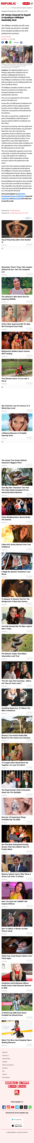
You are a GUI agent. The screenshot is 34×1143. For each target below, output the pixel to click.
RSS (3, 1071)
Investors (5, 1068)
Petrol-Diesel (6, 1077)
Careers (4, 1074)
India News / (8, 8)
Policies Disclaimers (8, 1065)
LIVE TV (27, 3)
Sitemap (4, 1062)
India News (4, 39)
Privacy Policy (6, 1059)
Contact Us (5, 1055)
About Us (5, 1052)
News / (3, 8)
